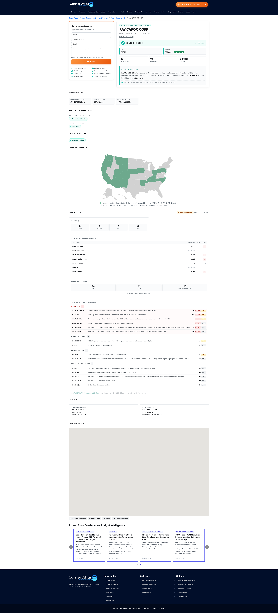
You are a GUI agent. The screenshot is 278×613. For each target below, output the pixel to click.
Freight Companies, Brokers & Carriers (94, 18)
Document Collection (149, 580)
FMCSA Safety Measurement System (86, 393)
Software (147, 584)
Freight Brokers (183, 592)
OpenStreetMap (122, 519)
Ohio (112, 18)
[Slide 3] (140, 559)
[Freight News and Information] (83, 573)
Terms (154, 604)
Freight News (110, 576)
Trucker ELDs (159, 12)
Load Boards (191, 12)
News (73, 12)
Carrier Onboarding (143, 12)
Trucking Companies (96, 12)
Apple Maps (95, 519)
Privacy (146, 604)
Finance (82, 12)
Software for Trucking (185, 580)
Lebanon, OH (121, 18)
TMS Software (126, 12)
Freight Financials (112, 580)
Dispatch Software (175, 12)
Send (92, 62)
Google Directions (79, 519)
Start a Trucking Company (187, 576)
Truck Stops (113, 12)
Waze (108, 519)
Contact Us (110, 596)
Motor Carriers (112, 584)
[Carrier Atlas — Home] (81, 4)
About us (109, 592)
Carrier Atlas (73, 18)
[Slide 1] (137, 559)
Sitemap (162, 604)
